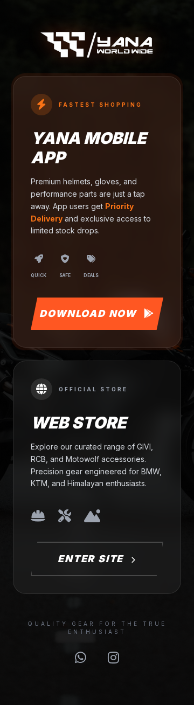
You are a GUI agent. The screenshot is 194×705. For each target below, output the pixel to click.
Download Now (89, 313)
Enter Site (92, 558)
